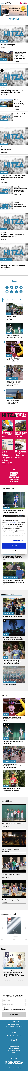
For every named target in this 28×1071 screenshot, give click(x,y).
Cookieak (14, 1052)
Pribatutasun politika (14, 1050)
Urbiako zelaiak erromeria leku (12, 616)
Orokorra (4, 41)
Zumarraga (16, 202)
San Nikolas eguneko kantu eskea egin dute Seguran (12, 91)
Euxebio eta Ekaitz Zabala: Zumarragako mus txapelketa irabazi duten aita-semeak (12, 661)
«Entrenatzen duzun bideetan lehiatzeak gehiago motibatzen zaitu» (12, 557)
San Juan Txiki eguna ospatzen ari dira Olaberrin (14, 336)
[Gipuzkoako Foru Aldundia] (14, 1065)
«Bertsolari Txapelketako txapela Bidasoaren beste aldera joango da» (20, 189)
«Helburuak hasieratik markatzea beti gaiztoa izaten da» (13, 511)
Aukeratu (13, 550)
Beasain (16, 99)
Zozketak (14, 475)
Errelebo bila (6, 149)
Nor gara (14, 481)
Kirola (9, 259)
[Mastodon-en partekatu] (16, 287)
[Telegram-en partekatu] (7, 291)
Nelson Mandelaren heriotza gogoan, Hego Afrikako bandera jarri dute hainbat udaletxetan (20, 55)
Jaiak (8, 313)
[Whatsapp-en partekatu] (11, 291)
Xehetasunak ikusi (18, 540)
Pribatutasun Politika (8, 1009)
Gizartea (3, 59)
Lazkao (3, 263)
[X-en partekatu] (11, 287)
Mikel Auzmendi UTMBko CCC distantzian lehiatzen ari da (12, 789)
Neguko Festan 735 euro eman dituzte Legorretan (12, 236)
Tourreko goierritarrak (9, 684)
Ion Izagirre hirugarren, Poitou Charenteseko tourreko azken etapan (13, 359)
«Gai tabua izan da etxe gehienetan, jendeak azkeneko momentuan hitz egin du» (14, 582)
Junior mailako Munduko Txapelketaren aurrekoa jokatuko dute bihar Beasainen (13, 383)
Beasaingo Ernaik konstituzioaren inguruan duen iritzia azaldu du (20, 104)
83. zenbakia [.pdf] (8, 45)
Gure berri (14, 473)
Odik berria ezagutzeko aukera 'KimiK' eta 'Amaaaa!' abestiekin (13, 638)
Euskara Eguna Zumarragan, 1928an (20, 205)
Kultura (3, 84)
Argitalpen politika (14, 1046)
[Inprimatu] (21, 291)
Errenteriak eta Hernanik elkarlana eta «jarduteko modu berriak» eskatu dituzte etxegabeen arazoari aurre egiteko (14, 973)
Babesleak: (14, 1058)
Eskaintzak (14, 477)
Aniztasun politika (14, 1048)
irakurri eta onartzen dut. (13, 1010)
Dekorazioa (14, 936)
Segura (3, 87)
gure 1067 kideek (11, 522)
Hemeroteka (14, 479)
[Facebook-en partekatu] (7, 287)
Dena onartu (14, 545)
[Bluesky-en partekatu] (21, 287)
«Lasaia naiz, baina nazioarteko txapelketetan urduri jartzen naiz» (13, 178)
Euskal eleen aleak (19, 114)
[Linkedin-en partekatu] (16, 291)
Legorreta (3, 232)
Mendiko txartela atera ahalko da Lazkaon (13, 266)
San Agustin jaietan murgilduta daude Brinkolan (12, 318)
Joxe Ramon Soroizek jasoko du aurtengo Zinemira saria (12, 402)
